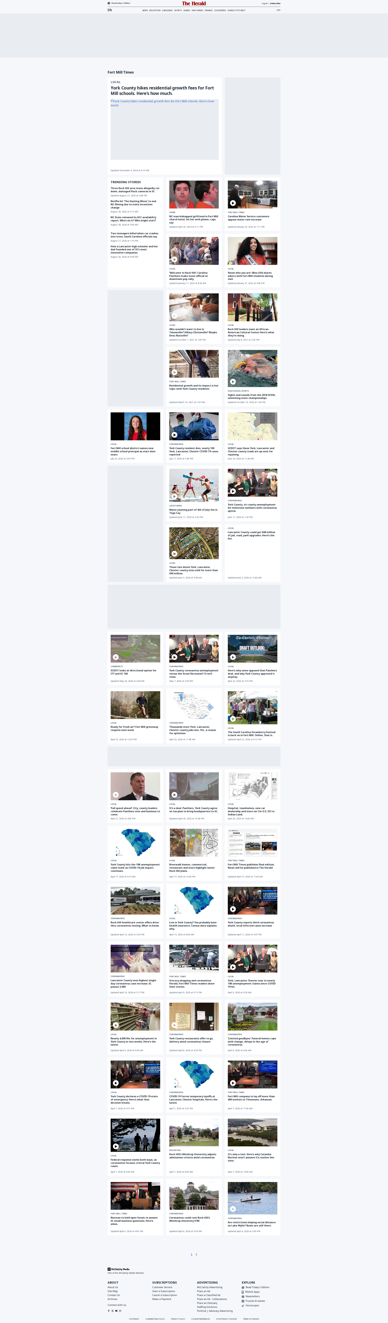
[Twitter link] (112, 1311)
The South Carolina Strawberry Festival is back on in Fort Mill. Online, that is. (252, 733)
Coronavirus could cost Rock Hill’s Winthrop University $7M (189, 1219)
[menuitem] (110, 10)
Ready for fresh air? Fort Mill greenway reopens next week (134, 728)
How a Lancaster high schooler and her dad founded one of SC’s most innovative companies (134, 249)
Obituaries (197, 10)
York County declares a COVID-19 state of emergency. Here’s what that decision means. (134, 1099)
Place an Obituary (207, 1303)
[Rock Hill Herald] (194, 3)
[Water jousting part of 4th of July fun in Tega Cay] (194, 485)
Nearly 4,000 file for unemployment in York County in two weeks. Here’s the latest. (134, 1041)
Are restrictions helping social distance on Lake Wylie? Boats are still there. (252, 1224)
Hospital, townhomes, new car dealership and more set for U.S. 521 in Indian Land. (251, 811)
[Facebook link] (109, 1311)
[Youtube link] (116, 1311)
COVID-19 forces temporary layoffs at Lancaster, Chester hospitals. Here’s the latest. (193, 1099)
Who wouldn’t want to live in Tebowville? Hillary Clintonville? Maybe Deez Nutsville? (193, 332)
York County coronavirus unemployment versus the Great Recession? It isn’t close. (193, 673)
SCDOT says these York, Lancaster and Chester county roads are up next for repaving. (251, 451)
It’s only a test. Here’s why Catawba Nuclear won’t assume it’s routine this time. (251, 1157)
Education (155, 10)
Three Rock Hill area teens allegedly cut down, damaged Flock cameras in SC (135, 189)
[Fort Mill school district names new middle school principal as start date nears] (135, 426)
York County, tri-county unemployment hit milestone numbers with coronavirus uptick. (252, 508)
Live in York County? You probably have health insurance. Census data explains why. (193, 925)
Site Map (113, 1291)
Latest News (175, 506)
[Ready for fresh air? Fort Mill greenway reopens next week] (135, 705)
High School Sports (238, 391)
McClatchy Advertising (209, 1287)
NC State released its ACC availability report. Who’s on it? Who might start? (133, 219)
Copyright (134, 1319)
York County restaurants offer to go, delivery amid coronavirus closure (191, 1040)
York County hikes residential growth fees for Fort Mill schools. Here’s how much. (162, 90)
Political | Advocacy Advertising (215, 1311)
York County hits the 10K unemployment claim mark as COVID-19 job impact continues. (135, 868)
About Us (113, 1287)
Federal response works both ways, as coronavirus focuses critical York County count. (135, 1163)
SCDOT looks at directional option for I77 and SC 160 (133, 672)
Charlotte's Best (236, 10)
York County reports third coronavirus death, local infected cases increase (251, 924)
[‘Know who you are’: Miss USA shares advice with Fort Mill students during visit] (252, 251)
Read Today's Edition (257, 1287)
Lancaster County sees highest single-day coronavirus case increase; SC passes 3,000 (134, 983)
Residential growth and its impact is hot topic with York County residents (193, 387)
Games (186, 10)
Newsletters (253, 1296)
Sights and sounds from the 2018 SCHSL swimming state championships (251, 396)
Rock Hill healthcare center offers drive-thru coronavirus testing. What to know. (135, 924)
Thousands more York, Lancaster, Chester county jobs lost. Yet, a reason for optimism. (192, 730)
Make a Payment (161, 1299)
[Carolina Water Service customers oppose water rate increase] (252, 194)
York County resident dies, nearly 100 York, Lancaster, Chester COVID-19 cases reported (193, 451)
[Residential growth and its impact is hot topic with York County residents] (194, 364)
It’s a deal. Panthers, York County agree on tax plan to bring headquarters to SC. (193, 809)
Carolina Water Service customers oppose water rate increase (248, 218)
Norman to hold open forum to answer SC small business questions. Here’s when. (134, 1221)
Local (116, 82)
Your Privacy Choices (226, 1319)
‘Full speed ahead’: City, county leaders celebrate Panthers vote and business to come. (135, 811)
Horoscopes (252, 1305)
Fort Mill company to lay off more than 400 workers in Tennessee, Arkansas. (251, 1098)
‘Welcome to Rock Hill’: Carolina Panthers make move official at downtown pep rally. (188, 276)
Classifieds (220, 10)
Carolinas (167, 10)
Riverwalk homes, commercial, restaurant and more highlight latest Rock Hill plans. (192, 868)
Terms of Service (251, 1319)
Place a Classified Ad (208, 1295)
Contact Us (114, 1295)
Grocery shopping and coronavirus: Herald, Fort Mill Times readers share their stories (192, 984)
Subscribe (275, 3)
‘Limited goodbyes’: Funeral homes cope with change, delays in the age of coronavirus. (252, 1041)
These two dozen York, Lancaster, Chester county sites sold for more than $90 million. (193, 570)
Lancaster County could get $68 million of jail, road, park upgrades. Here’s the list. (251, 535)
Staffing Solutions (207, 1307)
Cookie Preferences (200, 1319)
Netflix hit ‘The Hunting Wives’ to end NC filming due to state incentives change (133, 204)
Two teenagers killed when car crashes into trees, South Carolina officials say (134, 235)
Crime (172, 212)
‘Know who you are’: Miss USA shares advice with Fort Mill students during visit (250, 276)
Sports (178, 10)
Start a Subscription (163, 1291)
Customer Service (162, 1287)
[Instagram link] (120, 1311)
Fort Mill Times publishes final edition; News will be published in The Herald (251, 866)
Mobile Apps (252, 1292)
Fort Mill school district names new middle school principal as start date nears (133, 451)
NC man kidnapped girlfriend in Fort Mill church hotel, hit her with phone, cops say (193, 219)
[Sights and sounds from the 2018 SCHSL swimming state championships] (252, 368)
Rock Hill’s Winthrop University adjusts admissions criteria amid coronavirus (192, 1156)
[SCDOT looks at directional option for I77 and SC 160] (135, 649)
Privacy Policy (178, 1319)
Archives (112, 1299)
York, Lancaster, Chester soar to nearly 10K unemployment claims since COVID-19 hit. (252, 984)
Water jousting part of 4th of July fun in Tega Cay (193, 511)
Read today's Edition (121, 3)
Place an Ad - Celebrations (212, 1299)
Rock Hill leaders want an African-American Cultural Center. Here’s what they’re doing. (251, 332)
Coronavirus (176, 444)
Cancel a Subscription (164, 1295)
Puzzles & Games (255, 1301)
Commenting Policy (155, 1319)
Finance (209, 10)
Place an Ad (203, 1291)
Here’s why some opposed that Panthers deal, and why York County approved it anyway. (252, 673)
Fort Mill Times (236, 212)
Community (117, 666)
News (145, 10)
